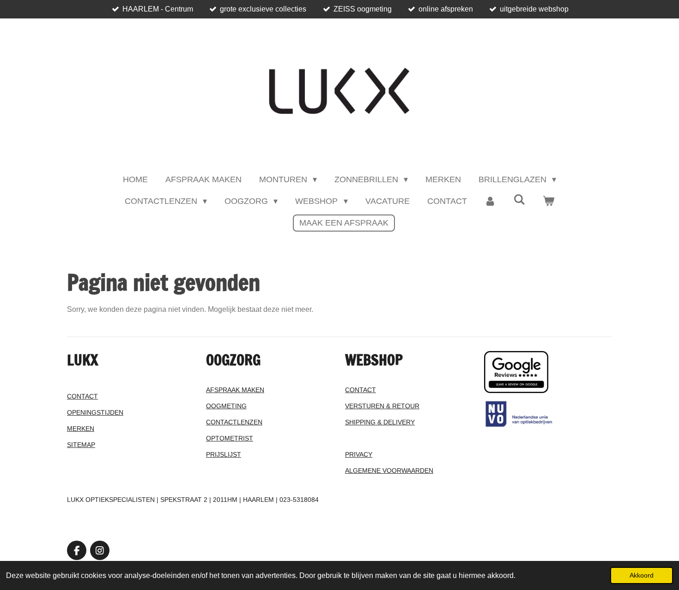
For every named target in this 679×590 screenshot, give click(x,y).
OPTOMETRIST (229, 438)
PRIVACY (358, 454)
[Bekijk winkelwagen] (548, 201)
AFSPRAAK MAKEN (235, 389)
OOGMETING (226, 406)
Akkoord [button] (642, 575)
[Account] (490, 201)
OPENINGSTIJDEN (95, 412)
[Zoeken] (519, 200)
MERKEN (80, 428)
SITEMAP (81, 444)
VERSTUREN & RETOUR (382, 406)
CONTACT (82, 396)
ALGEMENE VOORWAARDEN (389, 470)
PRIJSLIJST (223, 454)
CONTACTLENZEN (234, 422)
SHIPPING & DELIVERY (380, 422)
